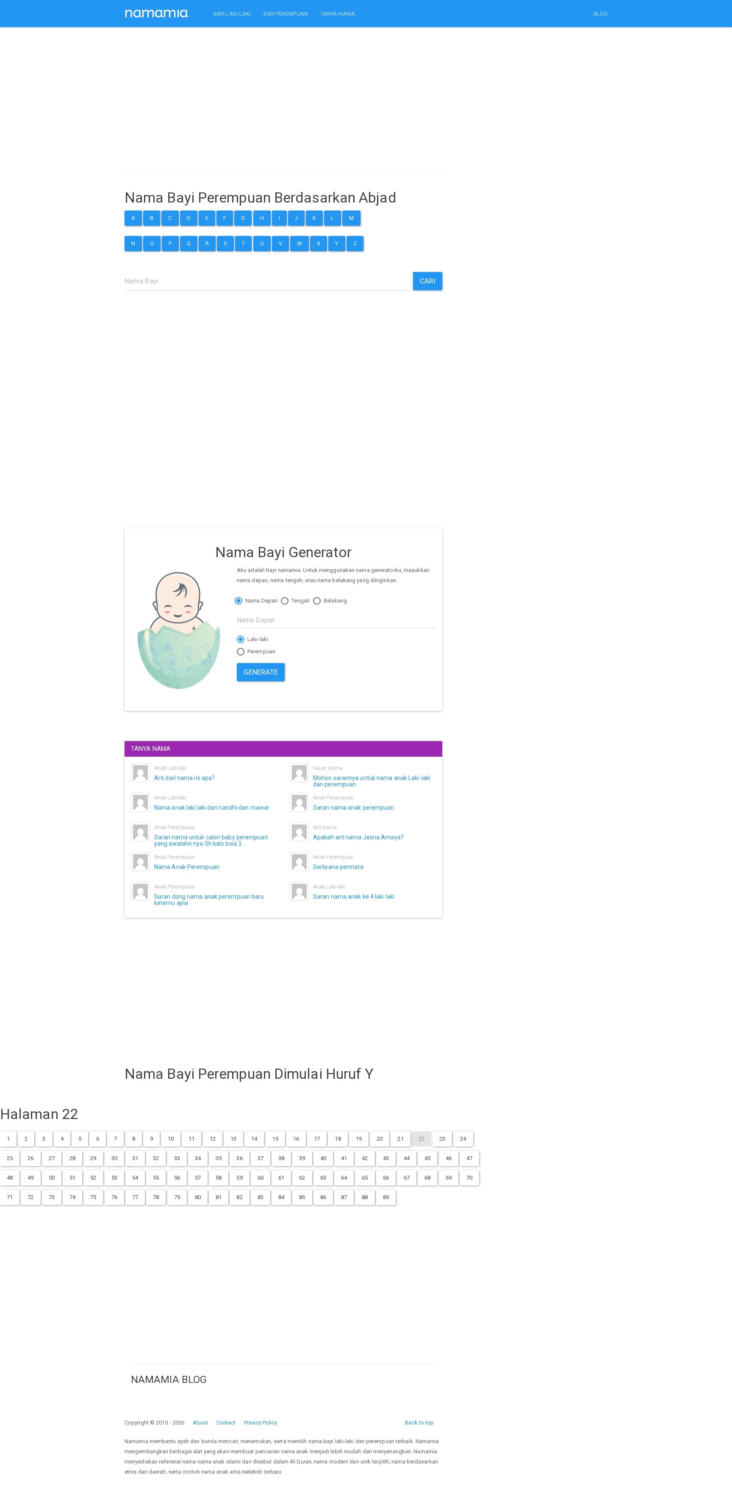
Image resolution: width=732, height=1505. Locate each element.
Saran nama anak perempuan (353, 807)
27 (52, 1158)
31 (135, 1158)
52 (93, 1178)
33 (177, 1158)
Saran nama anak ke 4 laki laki (353, 896)
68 (427, 1178)
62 (302, 1178)
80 (198, 1197)
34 (198, 1158)
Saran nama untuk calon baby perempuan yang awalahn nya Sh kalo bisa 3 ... (211, 840)
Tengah (300, 600)
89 (386, 1197)
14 (254, 1139)
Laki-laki (257, 639)
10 (171, 1139)
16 (296, 1139)
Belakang (334, 600)
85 (302, 1197)
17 (317, 1139)
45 (427, 1158)
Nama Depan (260, 600)
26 (30, 1158)
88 (365, 1197)
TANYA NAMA (338, 14)
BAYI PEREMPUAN (285, 14)
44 (407, 1158)
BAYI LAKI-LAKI (232, 14)
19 (359, 1139)
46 (449, 1158)
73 (52, 1197)
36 (239, 1158)
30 (114, 1158)
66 (386, 1178)
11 (191, 1139)
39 (302, 1158)
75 (93, 1197)
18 (338, 1139)
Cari (427, 281)
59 (239, 1178)
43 (386, 1158)
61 (281, 1178)
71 (10, 1197)
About (200, 1422)
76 (114, 1197)
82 (239, 1197)
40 (323, 1158)
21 (400, 1139)
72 (30, 1197)
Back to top (419, 1422)
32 (156, 1158)
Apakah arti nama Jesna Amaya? (358, 837)
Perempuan (260, 651)
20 (380, 1139)
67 (407, 1178)
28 (72, 1158)
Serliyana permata (338, 867)
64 (344, 1178)
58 (219, 1178)
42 (365, 1158)
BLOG (600, 14)
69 (449, 1178)
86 (323, 1197)
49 (30, 1178)
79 (177, 1197)
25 (10, 1158)
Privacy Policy (260, 1422)
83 (260, 1197)
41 (344, 1158)
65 (365, 1178)
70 (469, 1178)
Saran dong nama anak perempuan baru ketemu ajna (209, 899)
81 (219, 1197)
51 (72, 1178)
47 (469, 1158)
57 (198, 1178)
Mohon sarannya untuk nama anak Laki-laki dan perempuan (371, 781)
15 (275, 1139)
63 (323, 1178)
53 (114, 1178)
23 (442, 1139)
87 (344, 1197)
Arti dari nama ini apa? (184, 778)
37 (260, 1158)
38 (281, 1158)
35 (219, 1158)
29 (93, 1158)
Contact (226, 1422)
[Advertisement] (283, 101)
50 (52, 1178)
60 (260, 1178)
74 (72, 1197)
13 (233, 1139)
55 (156, 1178)
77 (135, 1197)
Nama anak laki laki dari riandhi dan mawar (211, 807)
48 (10, 1178)
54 (135, 1178)
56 (177, 1178)
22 (421, 1139)
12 (213, 1139)
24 (463, 1139)
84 (281, 1197)
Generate (261, 672)
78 (156, 1197)
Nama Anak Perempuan (186, 867)
